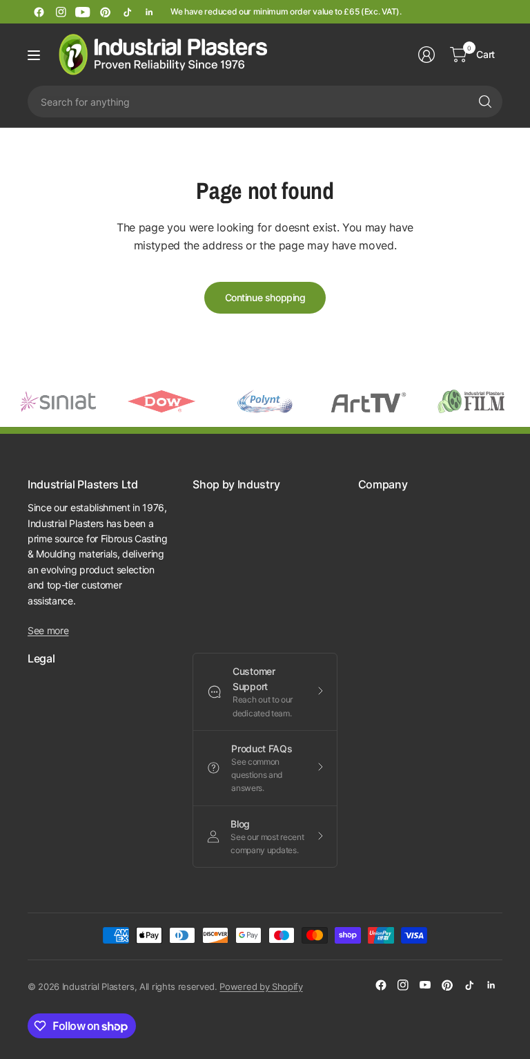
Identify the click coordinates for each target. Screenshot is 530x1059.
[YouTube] (83, 12)
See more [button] (48, 630)
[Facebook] (39, 12)
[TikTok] (127, 12)
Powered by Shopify (260, 986)
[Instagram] (61, 12)
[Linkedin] (149, 12)
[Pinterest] (105, 12)
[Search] (485, 101)
